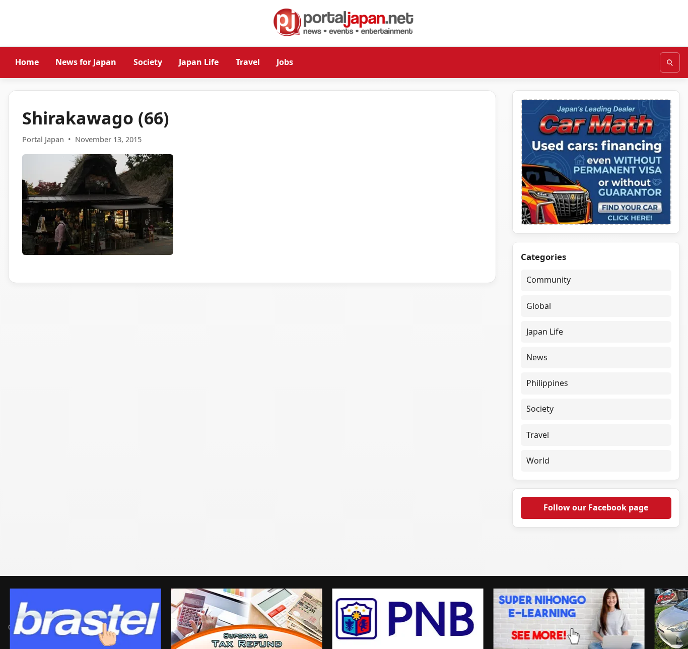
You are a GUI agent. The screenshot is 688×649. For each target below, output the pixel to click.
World (537, 460)
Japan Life (199, 62)
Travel (248, 62)
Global (538, 305)
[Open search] (670, 62)
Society (147, 62)
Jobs (285, 62)
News (536, 357)
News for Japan (85, 62)
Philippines (547, 382)
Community (548, 279)
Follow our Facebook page (595, 507)
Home (27, 62)
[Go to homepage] (344, 22)
